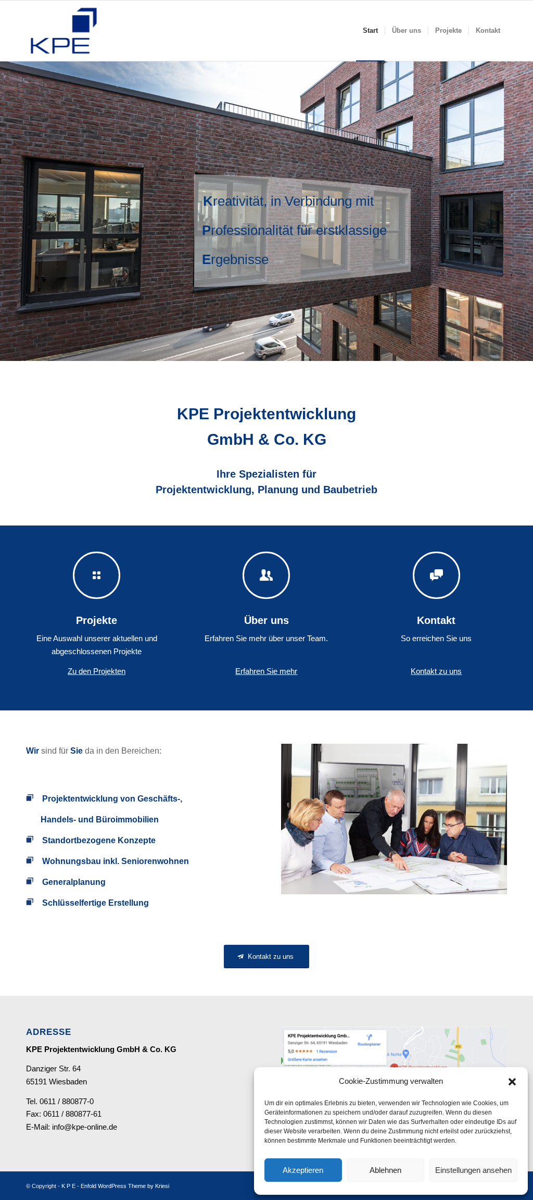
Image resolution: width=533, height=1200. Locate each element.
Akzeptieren (303, 1170)
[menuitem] (370, 31)
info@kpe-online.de (84, 1126)
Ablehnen (385, 1170)
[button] (512, 1082)
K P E (68, 1186)
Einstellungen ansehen (473, 1170)
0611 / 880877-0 (67, 1101)
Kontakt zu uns (436, 671)
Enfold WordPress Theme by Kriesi (125, 1186)
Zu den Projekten (96, 671)
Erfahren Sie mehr (266, 671)
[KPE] (63, 31)
